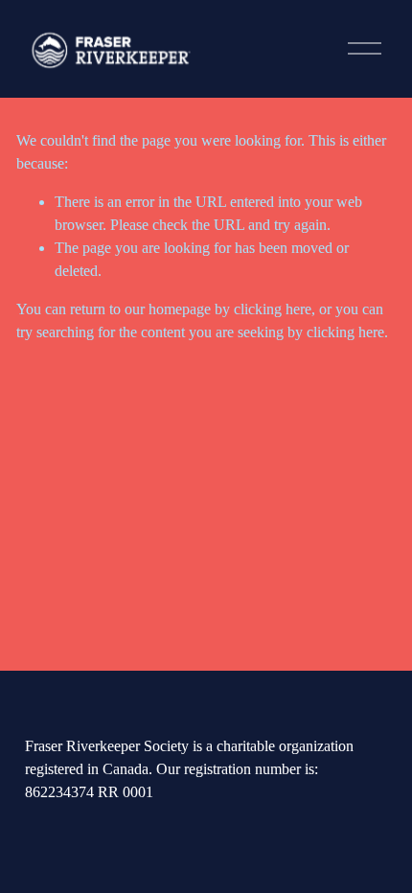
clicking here (272, 309)
